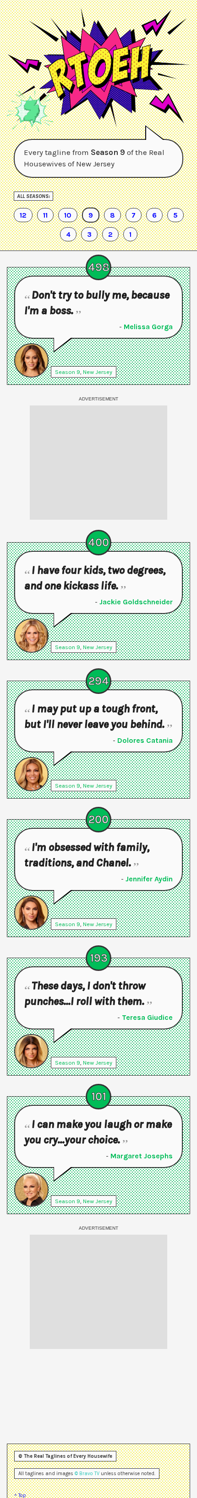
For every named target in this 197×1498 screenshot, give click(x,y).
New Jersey (97, 371)
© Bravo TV (87, 1474)
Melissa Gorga (148, 326)
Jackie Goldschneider (136, 601)
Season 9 (67, 371)
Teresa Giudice (147, 1017)
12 (23, 215)
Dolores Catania (145, 740)
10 (67, 215)
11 (45, 215)
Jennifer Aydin (149, 878)
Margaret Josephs (141, 1155)
